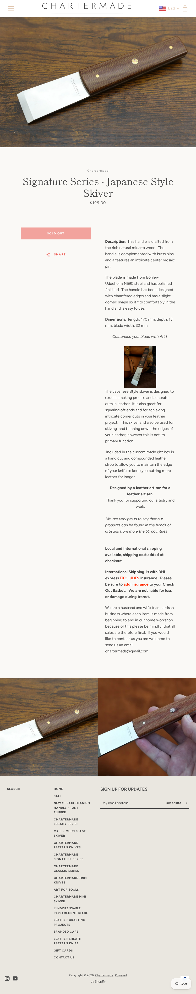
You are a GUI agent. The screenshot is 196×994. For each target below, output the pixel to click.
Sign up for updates (123, 789)
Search (13, 789)
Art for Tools (66, 889)
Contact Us (64, 957)
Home (58, 789)
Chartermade (104, 975)
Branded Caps (66, 931)
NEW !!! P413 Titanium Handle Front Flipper (72, 807)
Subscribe (174, 803)
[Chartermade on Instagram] (7, 978)
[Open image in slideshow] (98, 82)
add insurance (136, 584)
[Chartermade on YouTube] (15, 978)
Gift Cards (63, 950)
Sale (58, 796)
